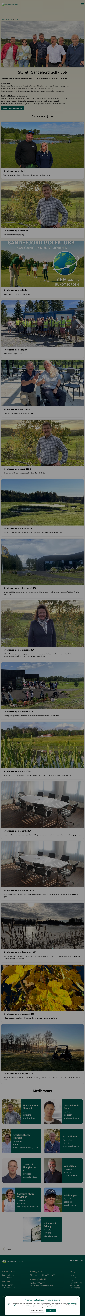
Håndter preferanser (37, 1310)
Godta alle (51, 1310)
